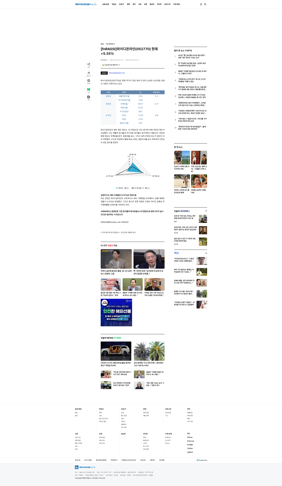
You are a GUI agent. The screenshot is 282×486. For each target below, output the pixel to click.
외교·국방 (190, 421)
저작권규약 (114, 460)
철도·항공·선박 (103, 418)
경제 (128, 4)
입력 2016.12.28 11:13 (116, 60)
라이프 (159, 4)
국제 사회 (102, 443)
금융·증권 (105, 4)
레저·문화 (146, 449)
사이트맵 (161, 460)
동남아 (152, 4)
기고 (166, 415)
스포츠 (145, 443)
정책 (100, 412)
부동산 (114, 4)
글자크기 (88, 76)
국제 (145, 4)
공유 (89, 67)
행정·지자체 (78, 443)
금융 (76, 412)
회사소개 (77, 460)
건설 (100, 415)
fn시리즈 (168, 440)
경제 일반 (146, 412)
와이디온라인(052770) (117, 73)
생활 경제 (146, 415)
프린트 (88, 83)
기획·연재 (176, 4)
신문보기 (190, 452)
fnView (189, 437)
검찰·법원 (78, 440)
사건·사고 (78, 437)
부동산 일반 (102, 421)
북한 (188, 418)
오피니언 (167, 4)
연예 (144, 437)
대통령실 (189, 412)
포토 (188, 434)
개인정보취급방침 (101, 460)
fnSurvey (190, 441)
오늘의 (182, 211)
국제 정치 (102, 440)
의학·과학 (124, 427)
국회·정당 (190, 415)
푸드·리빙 (146, 446)
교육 (76, 446)
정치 (134, 4)
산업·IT (121, 4)
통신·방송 (124, 415)
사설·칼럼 (168, 412)
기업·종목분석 (110, 44)
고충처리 (152, 460)
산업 (122, 412)
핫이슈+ (167, 443)
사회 (139, 4)
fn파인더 (168, 437)
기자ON (190, 449)
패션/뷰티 (146, 440)
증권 (76, 415)
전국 (76, 449)
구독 (89, 92)
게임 (122, 418)
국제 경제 (102, 437)
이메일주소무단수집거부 (128, 460)
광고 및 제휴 (88, 460)
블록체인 (123, 424)
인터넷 (123, 421)
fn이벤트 (190, 445)
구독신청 (142, 460)
